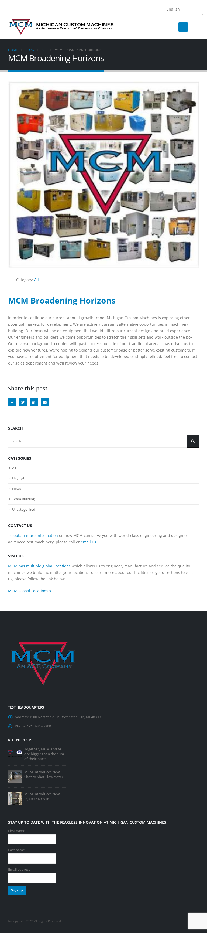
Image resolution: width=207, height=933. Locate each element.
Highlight (19, 478)
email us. (89, 541)
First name (16, 831)
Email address (19, 869)
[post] (15, 753)
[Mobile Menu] (183, 27)
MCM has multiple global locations (39, 565)
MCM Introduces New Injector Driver (42, 796)
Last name (16, 850)
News (16, 488)
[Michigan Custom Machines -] (62, 26)
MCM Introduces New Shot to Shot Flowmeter (43, 774)
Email (45, 402)
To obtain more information (33, 535)
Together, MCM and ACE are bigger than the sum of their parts (44, 754)
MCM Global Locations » (29, 590)
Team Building (23, 498)
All (36, 279)
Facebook (12, 402)
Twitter (23, 402)
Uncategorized (23, 509)
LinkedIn (34, 402)
